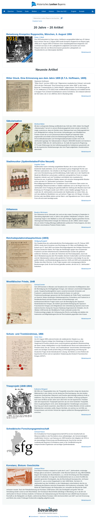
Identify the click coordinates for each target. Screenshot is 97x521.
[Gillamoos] (19, 220)
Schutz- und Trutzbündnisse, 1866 (24, 334)
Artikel (44, 11)
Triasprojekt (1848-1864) (19, 386)
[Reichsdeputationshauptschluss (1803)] (19, 256)
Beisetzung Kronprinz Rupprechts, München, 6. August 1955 (39, 34)
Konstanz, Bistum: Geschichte (22, 465)
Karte (27, 11)
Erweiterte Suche (37, 21)
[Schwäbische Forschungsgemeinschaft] (19, 443)
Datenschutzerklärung (53, 516)
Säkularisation (14, 121)
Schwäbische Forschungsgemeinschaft (27, 428)
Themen (19, 11)
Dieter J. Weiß (39, 37)
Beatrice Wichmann (41, 212)
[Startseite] (49, 4)
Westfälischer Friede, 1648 (20, 281)
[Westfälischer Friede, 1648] (19, 304)
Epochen (11, 11)
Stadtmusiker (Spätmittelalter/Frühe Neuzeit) (30, 161)
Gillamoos (11, 209)
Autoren (51, 11)
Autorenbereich (34, 516)
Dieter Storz (38, 337)
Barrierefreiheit (64, 516)
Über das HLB (61, 11)
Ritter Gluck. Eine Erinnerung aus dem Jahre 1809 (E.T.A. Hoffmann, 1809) (46, 78)
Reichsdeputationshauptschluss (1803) (27, 238)
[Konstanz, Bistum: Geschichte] (19, 476)
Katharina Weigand (40, 389)
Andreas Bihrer (39, 468)
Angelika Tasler (39, 164)
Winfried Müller (39, 124)
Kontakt (81, 11)
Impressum (43, 516)
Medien (34, 11)
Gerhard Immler (39, 284)
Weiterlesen (85, 52)
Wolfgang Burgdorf (40, 241)
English (73, 11)
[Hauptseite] (4, 11)
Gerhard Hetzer (39, 432)
